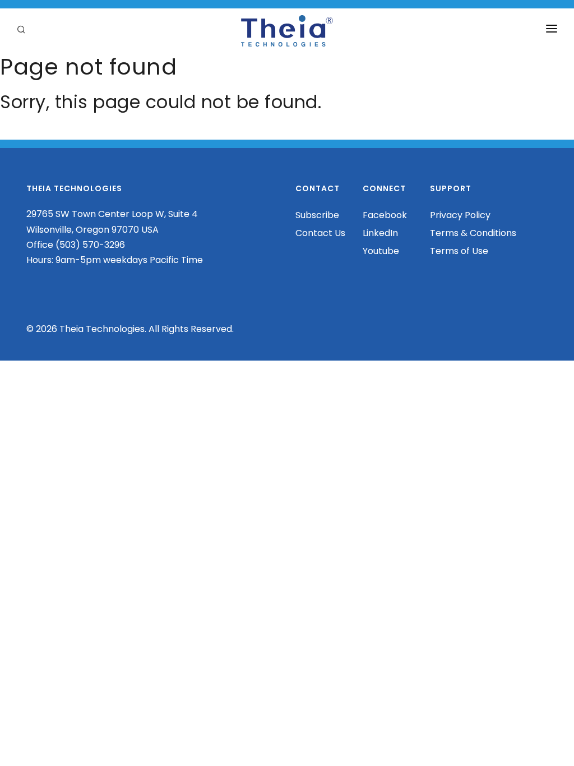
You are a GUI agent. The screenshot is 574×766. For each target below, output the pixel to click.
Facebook (385, 215)
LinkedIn (380, 233)
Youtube (381, 250)
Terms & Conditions (473, 233)
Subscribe (317, 215)
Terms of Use (459, 250)
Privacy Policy (460, 215)
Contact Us (320, 233)
